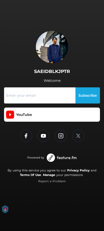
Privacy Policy (78, 170)
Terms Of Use (30, 175)
